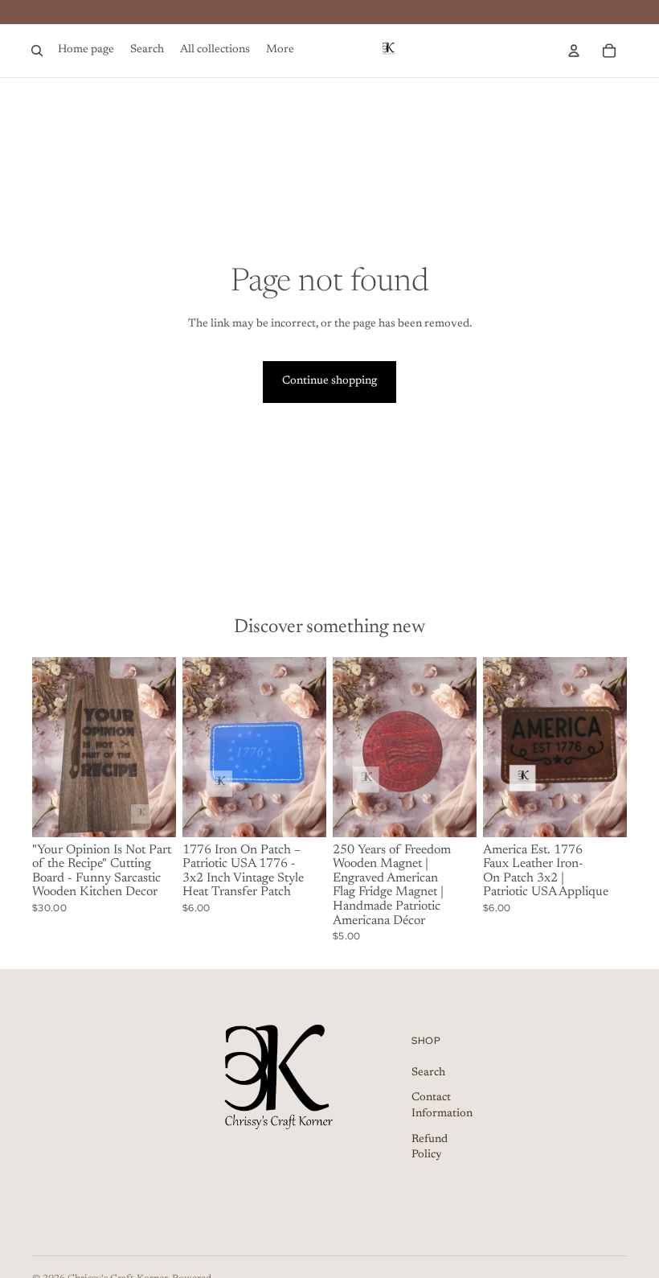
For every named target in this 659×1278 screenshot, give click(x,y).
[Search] (37, 50)
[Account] (573, 50)
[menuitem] (280, 50)
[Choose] (601, 812)
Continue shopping (329, 381)
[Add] (151, 812)
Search (428, 1073)
